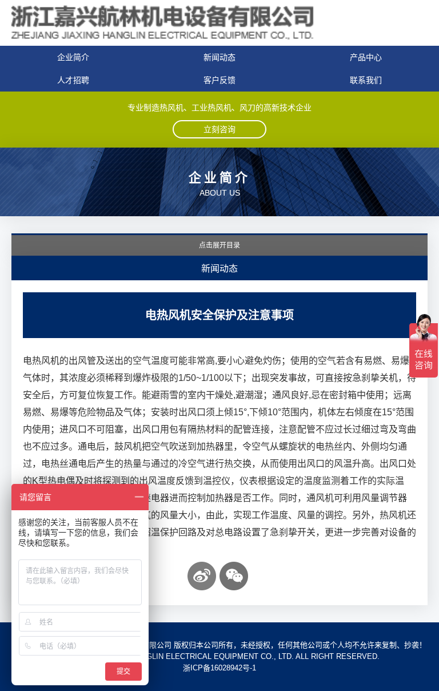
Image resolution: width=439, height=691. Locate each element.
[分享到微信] (234, 576)
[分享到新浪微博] (201, 576)
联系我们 (366, 80)
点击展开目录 (219, 245)
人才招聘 (73, 80)
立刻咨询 (219, 129)
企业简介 (73, 57)
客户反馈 (219, 80)
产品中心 (366, 57)
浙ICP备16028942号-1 (219, 668)
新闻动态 (219, 57)
